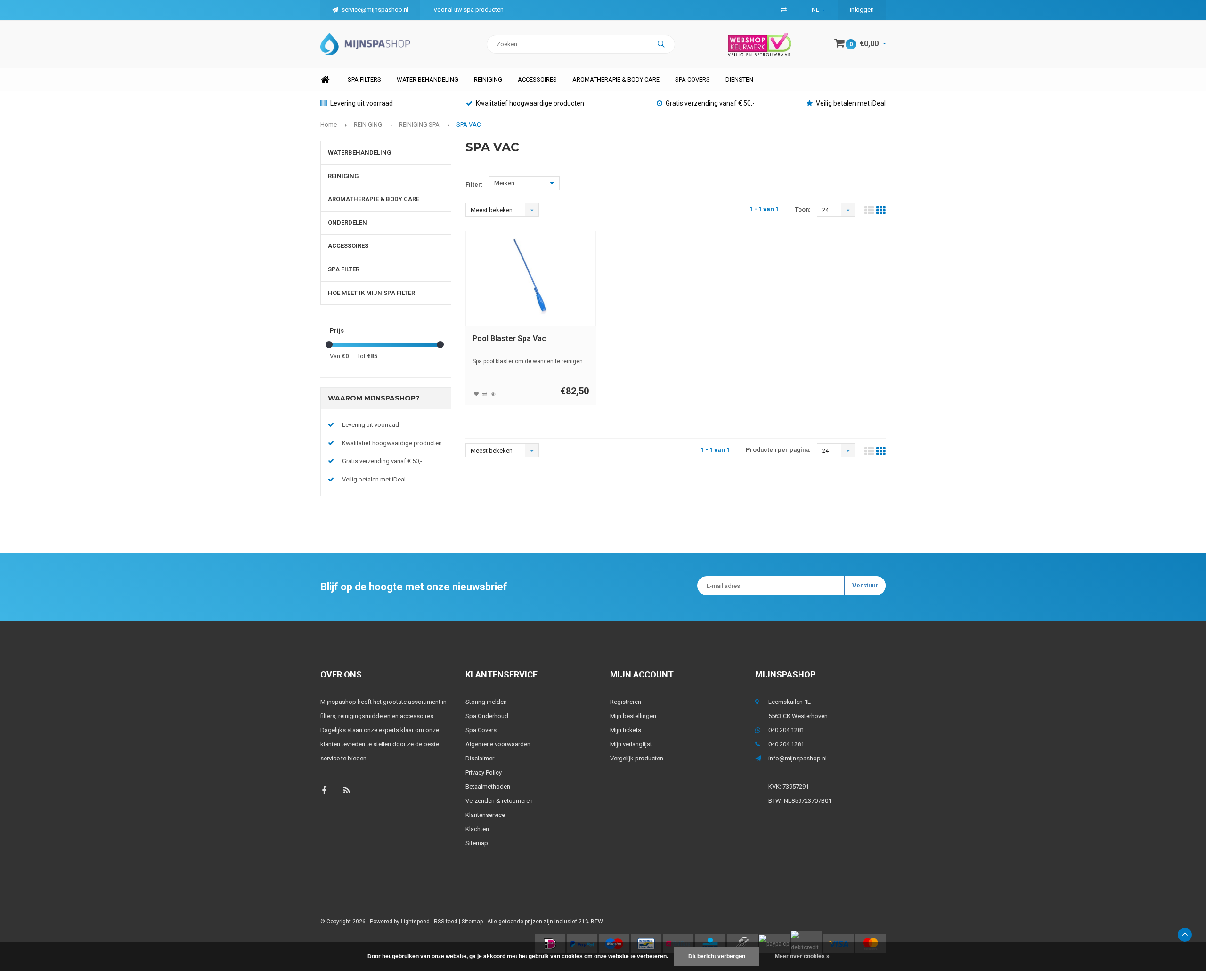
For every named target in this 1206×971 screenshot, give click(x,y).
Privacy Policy (483, 772)
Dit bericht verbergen (716, 956)
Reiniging (488, 79)
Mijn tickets (625, 730)
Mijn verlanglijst (631, 744)
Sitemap (476, 843)
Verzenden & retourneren (499, 800)
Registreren (625, 701)
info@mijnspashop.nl (797, 758)
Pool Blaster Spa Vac (509, 338)
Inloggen (862, 9)
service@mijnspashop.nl (375, 9)
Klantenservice (485, 814)
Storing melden (486, 701)
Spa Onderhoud (486, 715)
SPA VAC (468, 124)
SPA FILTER (343, 269)
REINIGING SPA (419, 124)
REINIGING (368, 124)
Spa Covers (481, 730)
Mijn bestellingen (633, 715)
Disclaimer (479, 758)
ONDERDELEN (347, 222)
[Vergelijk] (784, 9)
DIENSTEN (739, 79)
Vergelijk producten (636, 758)
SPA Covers (692, 79)
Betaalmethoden (487, 786)
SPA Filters (364, 79)
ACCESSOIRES (348, 245)
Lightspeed (415, 921)
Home (325, 79)
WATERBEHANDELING (359, 152)
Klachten (477, 828)
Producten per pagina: (778, 449)
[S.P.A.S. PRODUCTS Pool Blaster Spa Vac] (530, 278)
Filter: (474, 184)
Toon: (803, 209)
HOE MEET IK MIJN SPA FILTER (371, 292)
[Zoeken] (661, 44)
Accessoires (537, 79)
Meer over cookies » (802, 956)
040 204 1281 (786, 730)
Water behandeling (427, 79)
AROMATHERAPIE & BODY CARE (616, 79)
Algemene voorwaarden (497, 744)
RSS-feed (445, 921)
